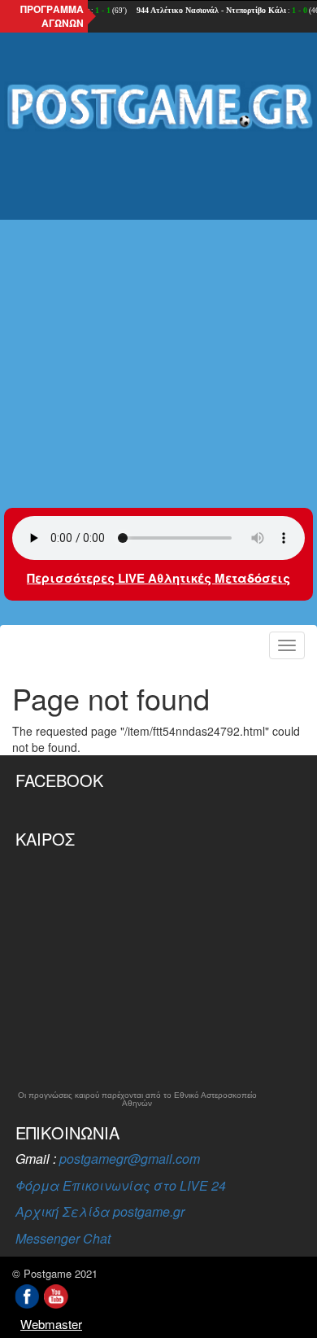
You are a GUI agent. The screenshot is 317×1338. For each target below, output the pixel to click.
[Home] (158, 107)
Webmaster (51, 1323)
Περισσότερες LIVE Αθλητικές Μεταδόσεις (158, 578)
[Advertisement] (158, 308)
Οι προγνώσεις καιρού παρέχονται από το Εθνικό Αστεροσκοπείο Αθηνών (137, 1099)
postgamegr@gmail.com (129, 1158)
